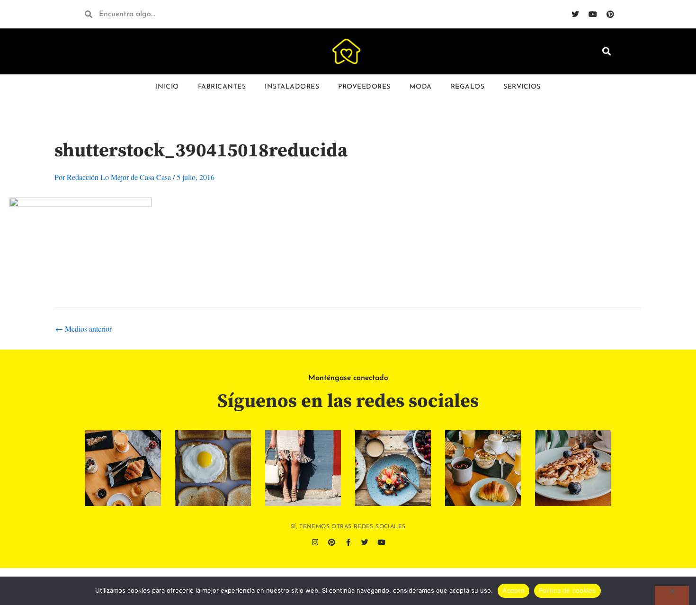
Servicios (522, 86)
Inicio (167, 86)
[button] (606, 51)
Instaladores (292, 86)
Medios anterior (83, 329)
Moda (421, 86)
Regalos (468, 86)
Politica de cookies (567, 590)
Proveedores (364, 86)
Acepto (513, 590)
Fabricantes (222, 86)
